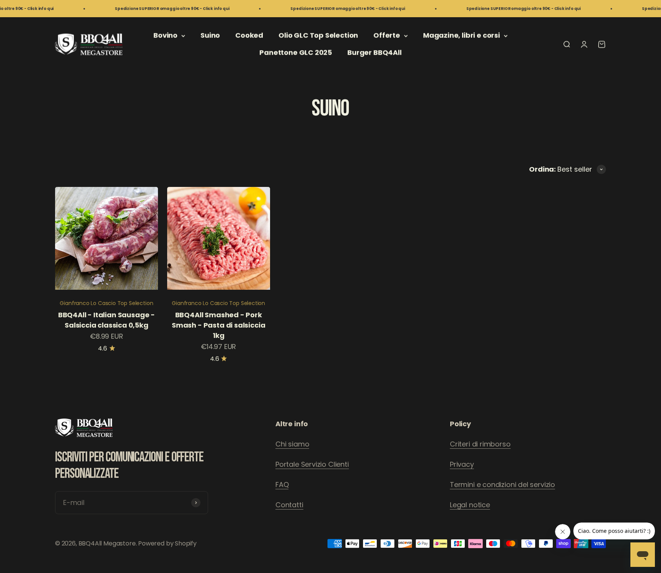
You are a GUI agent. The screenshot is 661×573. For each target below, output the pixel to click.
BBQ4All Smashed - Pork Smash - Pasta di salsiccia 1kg (218, 325)
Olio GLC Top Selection (318, 35)
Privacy (462, 464)
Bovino (165, 35)
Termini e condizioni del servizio (502, 484)
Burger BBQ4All (374, 52)
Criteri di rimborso (480, 444)
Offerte (386, 35)
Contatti (289, 505)
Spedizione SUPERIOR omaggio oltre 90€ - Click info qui (155, 8)
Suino (210, 35)
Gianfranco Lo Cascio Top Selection (106, 303)
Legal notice (470, 505)
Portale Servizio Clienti (312, 464)
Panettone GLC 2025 (295, 52)
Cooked (249, 35)
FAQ (281, 484)
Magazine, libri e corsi (461, 35)
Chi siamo (292, 444)
